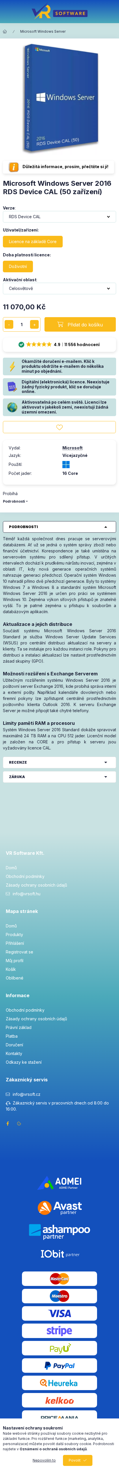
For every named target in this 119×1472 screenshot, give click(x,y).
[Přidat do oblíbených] (59, 427)
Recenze (18, 762)
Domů (11, 867)
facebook (7, 1123)
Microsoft (72, 448)
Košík (11, 969)
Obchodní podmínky (25, 876)
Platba (12, 1036)
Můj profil (14, 960)
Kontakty (14, 1053)
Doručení (14, 1044)
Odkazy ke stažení (24, 1062)
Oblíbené (14, 977)
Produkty (14, 934)
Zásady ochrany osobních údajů (36, 885)
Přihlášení (15, 943)
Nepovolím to (44, 1460)
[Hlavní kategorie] (5, 31)
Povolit (75, 1460)
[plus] (34, 324)
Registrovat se (19, 951)
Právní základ (18, 1027)
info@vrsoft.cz (26, 1094)
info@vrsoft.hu (26, 893)
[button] (59, 344)
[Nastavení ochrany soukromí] (19, 1123)
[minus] (9, 324)
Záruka (17, 777)
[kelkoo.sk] (59, 1399)
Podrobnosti (14, 501)
